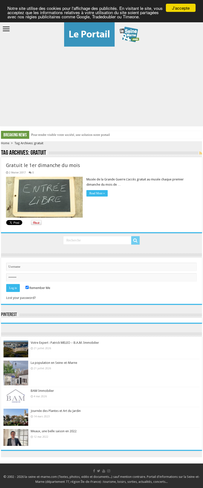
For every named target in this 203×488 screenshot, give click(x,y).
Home (5, 143)
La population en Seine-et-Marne (54, 363)
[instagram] (109, 471)
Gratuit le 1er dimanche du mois (43, 165)
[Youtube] (104, 471)
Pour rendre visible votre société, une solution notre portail (70, 135)
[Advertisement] (101, 83)
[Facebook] (94, 471)
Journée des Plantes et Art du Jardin (56, 411)
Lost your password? (21, 298)
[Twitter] (99, 471)
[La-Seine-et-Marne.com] (101, 33)
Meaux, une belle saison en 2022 (53, 431)
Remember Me (39, 288)
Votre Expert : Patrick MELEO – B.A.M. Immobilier (65, 342)
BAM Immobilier (42, 391)
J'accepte (181, 8)
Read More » (97, 193)
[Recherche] (135, 240)
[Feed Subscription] (200, 153)
